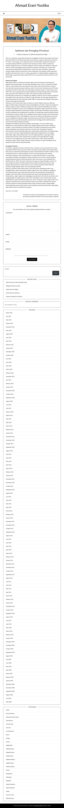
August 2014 (9, 450)
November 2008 (10, 687)
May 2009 (8, 666)
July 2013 (8, 496)
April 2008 (9, 702)
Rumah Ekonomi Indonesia (13, 293)
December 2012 (10, 521)
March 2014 (9, 468)
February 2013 (10, 514)
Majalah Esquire (10, 749)
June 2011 (8, 585)
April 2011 (9, 592)
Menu (59, 13)
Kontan (8, 741)
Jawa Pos (8, 727)
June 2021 (8, 337)
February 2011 (10, 599)
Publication (9, 777)
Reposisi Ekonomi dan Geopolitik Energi (16, 282)
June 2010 (8, 624)
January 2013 (9, 518)
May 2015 (8, 419)
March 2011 (9, 595)
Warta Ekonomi (10, 798)
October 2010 (9, 610)
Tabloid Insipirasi (10, 787)
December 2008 (10, 684)
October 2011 (9, 571)
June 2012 (8, 542)
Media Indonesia (10, 766)
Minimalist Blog (38, 805)
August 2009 (9, 656)
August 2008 (9, 695)
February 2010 (10, 634)
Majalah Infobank (10, 759)
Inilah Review (9, 720)
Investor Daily (9, 724)
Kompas (8, 738)
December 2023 (10, 327)
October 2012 (9, 528)
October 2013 (9, 486)
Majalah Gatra (9, 756)
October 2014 (9, 443)
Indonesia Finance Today (12, 717)
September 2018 (10, 397)
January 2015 (9, 433)
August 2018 (9, 401)
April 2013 (9, 507)
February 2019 (10, 383)
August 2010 (9, 617)
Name (8, 234)
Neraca (8, 770)
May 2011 (8, 588)
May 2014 (8, 461)
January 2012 (9, 560)
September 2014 (10, 447)
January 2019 (9, 387)
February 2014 (10, 472)
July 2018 (8, 404)
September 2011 (10, 574)
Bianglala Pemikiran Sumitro (13, 286)
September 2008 (10, 691)
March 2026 (9, 312)
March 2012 (9, 553)
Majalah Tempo (10, 763)
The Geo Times (10, 795)
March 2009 (9, 673)
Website (8, 249)
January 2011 (9, 603)
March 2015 (9, 426)
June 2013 (8, 500)
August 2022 (9, 334)
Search (7, 269)
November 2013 (10, 482)
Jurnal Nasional (10, 731)
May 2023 (8, 330)
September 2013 (10, 489)
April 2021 (9, 341)
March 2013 (9, 511)
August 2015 (9, 415)
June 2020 (8, 362)
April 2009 (9, 670)
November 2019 (10, 376)
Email (8, 241)
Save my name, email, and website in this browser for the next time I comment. (32, 255)
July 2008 (8, 698)
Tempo (7, 791)
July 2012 (8, 539)
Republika (8, 780)
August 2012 (9, 535)
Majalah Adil (9, 745)
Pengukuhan (9, 773)
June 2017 (8, 408)
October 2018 (9, 394)
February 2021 (10, 344)
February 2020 (10, 373)
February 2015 (10, 429)
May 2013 (8, 503)
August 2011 (9, 578)
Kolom (7, 734)
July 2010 (8, 620)
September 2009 (10, 652)
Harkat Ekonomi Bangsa (12, 289)
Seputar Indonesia (10, 784)
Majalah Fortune (10, 752)
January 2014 (9, 475)
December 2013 (10, 479)
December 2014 (10, 436)
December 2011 (10, 564)
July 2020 (8, 358)
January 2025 (9, 323)
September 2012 (10, 532)
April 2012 (9, 549)
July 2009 (8, 659)
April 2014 (9, 465)
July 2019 (8, 380)
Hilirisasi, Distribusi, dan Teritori (14, 296)
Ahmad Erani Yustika (32, 5)
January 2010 (9, 638)
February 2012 (10, 557)
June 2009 (8, 663)
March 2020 (9, 369)
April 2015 (9, 422)
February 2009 (10, 677)
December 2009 (10, 641)
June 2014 (8, 458)
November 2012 (10, 525)
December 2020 (10, 351)
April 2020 (9, 366)
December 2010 (10, 606)
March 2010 (9, 631)
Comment (9, 212)
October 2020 (9, 355)
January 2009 (9, 680)
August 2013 (9, 493)
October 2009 (9, 649)
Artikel (7, 710)
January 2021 (9, 348)
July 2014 (8, 454)
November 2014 (10, 440)
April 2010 (9, 627)
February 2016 (10, 412)
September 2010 (10, 613)
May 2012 (8, 546)
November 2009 (10, 645)
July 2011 (8, 581)
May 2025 (8, 320)
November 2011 (10, 567)
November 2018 (10, 390)
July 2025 (8, 316)
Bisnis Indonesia (10, 713)
